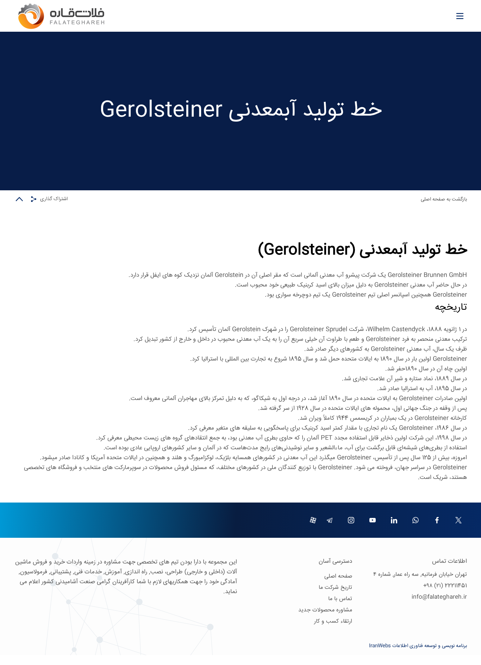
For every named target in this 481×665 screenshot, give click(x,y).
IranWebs (380, 646)
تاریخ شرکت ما (335, 587)
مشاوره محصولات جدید (325, 610)
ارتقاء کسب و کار (333, 621)
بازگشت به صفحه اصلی (444, 199)
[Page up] (19, 199)
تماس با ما (340, 599)
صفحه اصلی (338, 576)
